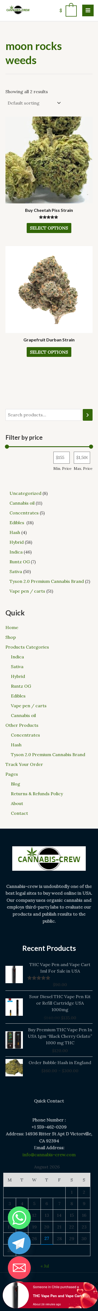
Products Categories (27, 647)
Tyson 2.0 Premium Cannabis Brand (48, 754)
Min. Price (62, 468)
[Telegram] (19, 1242)
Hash (16, 744)
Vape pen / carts (29, 705)
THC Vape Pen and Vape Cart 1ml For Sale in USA (60, 1295)
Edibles (19, 696)
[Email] (19, 1267)
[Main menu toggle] (88, 10)
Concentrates (25, 735)
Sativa (17, 666)
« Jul (45, 1266)
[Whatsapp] (19, 1217)
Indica (17, 656)
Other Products (21, 725)
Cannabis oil (23, 715)
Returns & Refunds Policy (37, 793)
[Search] (88, 415)
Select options (49, 228)
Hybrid (18, 676)
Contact (19, 813)
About (17, 803)
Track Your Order (24, 764)
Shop (10, 637)
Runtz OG (21, 686)
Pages (11, 774)
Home (11, 627)
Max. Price (83, 468)
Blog (15, 784)
